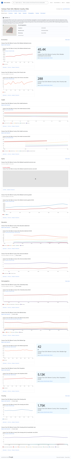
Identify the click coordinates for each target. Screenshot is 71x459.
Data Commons (7, 2)
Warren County (7, 10)
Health (15, 13)
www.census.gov (20, 35)
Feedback (68, 2)
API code (9, 67)
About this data (11, 78)
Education (25, 13)
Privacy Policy (67, 457)
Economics (11, 13)
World (25, 10)
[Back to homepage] (2, 2)
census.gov (7, 78)
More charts (67, 39)
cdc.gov (6, 109)
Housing (37, 13)
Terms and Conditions (60, 457)
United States (15, 10)
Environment (43, 13)
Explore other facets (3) (5, 314)
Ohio (11, 10)
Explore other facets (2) (5, 44)
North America (21, 10)
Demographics (31, 13)
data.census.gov (11, 232)
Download (5, 67)
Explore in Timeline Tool (16, 67)
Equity (20, 13)
